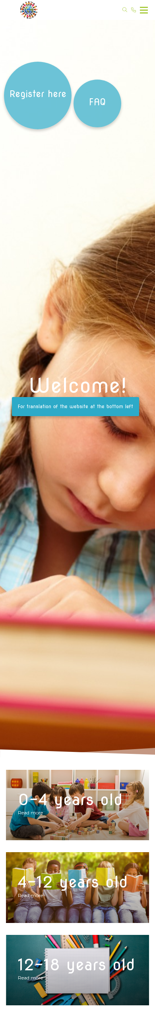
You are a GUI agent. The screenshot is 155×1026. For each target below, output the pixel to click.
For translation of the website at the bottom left (75, 406)
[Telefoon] (133, 10)
